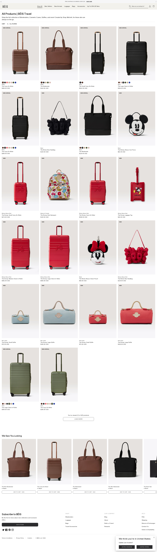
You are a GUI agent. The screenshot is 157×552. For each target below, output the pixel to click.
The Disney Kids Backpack (48, 215)
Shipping (144, 520)
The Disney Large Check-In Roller (50, 278)
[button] (138, 6)
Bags (67, 523)
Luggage (68, 520)
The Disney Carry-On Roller (87, 215)
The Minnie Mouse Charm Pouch (88, 278)
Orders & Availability (148, 529)
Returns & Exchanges (148, 523)
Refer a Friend (108, 523)
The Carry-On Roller (7, 86)
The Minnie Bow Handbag (48, 150)
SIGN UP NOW (20, 524)
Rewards (107, 526)
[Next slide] (156, 1)
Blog (105, 517)
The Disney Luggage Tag (125, 215)
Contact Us (145, 526)
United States (144, 547)
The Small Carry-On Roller (86, 86)
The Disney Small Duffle (9, 342)
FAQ (143, 517)
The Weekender (45, 86)
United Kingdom (127, 547)
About (106, 520)
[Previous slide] (1, 1)
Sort (3, 24)
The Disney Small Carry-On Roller (11, 215)
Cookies (30, 538)
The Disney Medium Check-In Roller (12, 278)
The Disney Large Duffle (48, 342)
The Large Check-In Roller (125, 86)
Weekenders (69, 517)
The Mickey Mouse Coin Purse (127, 150)
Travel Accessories (71, 526)
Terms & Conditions (7, 538)
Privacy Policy (20, 538)
